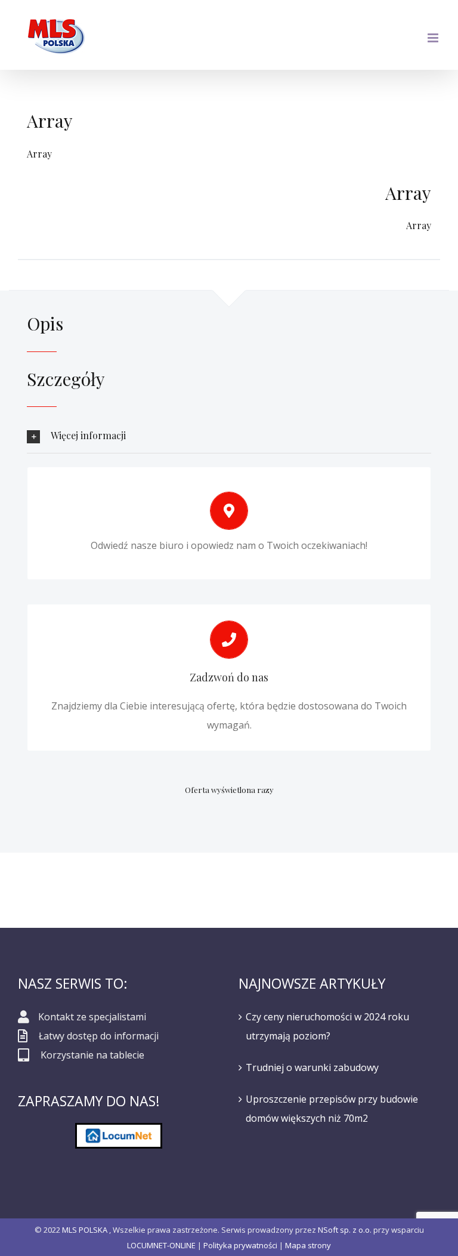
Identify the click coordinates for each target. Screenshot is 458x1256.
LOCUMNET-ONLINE (161, 1245)
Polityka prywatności (240, 1245)
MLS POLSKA (84, 1229)
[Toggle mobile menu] (434, 38)
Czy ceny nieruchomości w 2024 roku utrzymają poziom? (327, 1026)
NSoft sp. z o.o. (345, 1229)
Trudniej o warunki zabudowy (312, 1067)
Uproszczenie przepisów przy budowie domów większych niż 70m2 (332, 1109)
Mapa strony (308, 1245)
